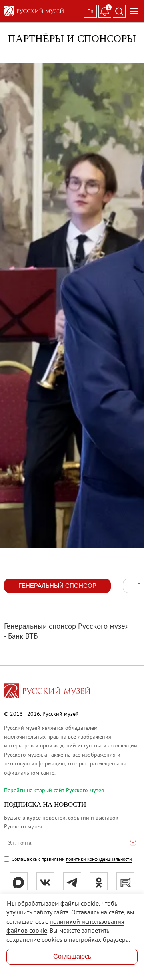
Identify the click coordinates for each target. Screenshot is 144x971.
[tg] (72, 881)
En (90, 11)
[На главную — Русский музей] (42, 11)
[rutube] (125, 881)
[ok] (99, 881)
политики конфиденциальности (99, 859)
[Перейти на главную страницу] (47, 692)
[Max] (19, 881)
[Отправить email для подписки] (133, 843)
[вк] (45, 881)
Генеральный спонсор (57, 585)
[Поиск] (119, 11)
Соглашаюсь (72, 956)
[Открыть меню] (133, 11)
